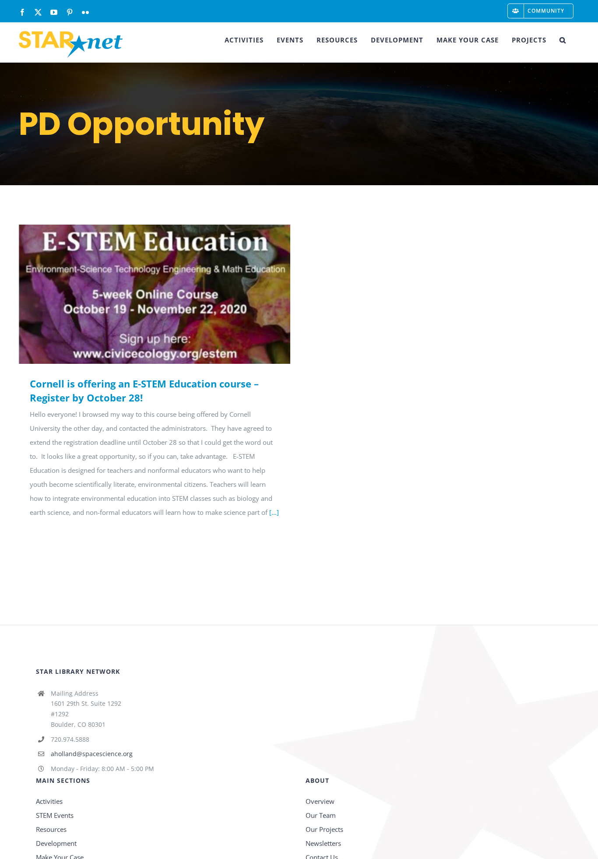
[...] (274, 512)
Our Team (321, 815)
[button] (562, 39)
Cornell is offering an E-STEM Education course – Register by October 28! (142, 294)
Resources (51, 829)
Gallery (167, 294)
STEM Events (55, 815)
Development (56, 843)
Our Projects (324, 829)
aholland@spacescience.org (92, 754)
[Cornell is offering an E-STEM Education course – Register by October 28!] (154, 294)
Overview (320, 801)
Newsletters (323, 843)
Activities (49, 801)
